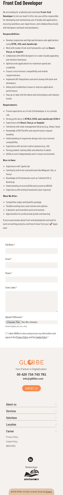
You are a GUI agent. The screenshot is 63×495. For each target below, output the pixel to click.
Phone (8, 273)
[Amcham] (31, 479)
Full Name (10, 244)
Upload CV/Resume (14, 317)
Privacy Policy (22, 337)
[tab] (31, 403)
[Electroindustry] (31, 473)
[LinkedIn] (31, 459)
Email (8, 258)
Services (11, 410)
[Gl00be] (31, 362)
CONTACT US (31, 388)
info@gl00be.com (33, 378)
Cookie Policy (41, 337)
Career (10, 431)
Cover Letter (11, 287)
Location (11, 424)
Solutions (11, 417)
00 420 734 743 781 (31, 374)
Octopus (49, 491)
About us (11, 404)
